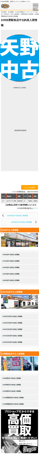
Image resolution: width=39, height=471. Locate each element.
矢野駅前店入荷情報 (19, 88)
